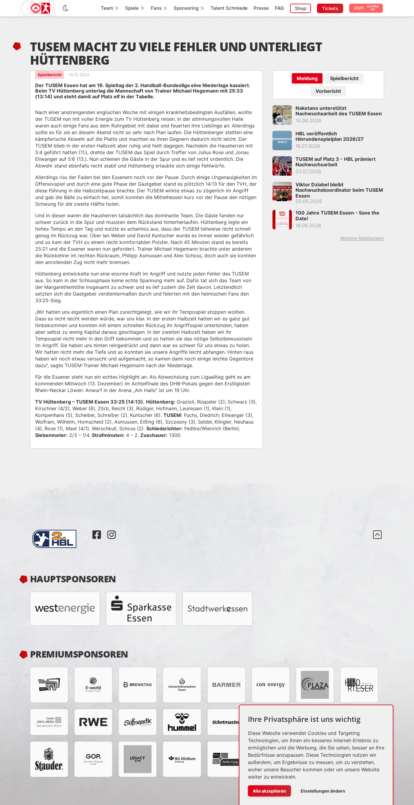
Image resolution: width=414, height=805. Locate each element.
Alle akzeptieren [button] (269, 790)
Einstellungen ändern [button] (323, 790)
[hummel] (182, 722)
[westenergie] (65, 609)
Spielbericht (344, 78)
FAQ (279, 8)
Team (107, 8)
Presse (261, 8)
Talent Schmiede (229, 8)
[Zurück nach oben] (377, 538)
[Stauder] (49, 759)
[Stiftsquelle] (138, 722)
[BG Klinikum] (182, 759)
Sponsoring (186, 8)
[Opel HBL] (60, 530)
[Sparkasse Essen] (141, 609)
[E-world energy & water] (93, 685)
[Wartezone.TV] (49, 685)
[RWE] (93, 722)
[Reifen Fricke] (226, 759)
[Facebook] (97, 530)
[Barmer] (226, 685)
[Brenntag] (138, 685)
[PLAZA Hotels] (315, 685)
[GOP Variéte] (93, 759)
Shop (300, 8)
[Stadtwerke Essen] (217, 609)
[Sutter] (49, 722)
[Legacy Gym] (138, 759)
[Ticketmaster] (226, 722)
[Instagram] (111, 530)
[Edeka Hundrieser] (359, 685)
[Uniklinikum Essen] (182, 685)
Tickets (330, 8)
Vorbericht (328, 91)
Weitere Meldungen (362, 238)
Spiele (132, 8)
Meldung (307, 78)
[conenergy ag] (271, 685)
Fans (156, 8)
